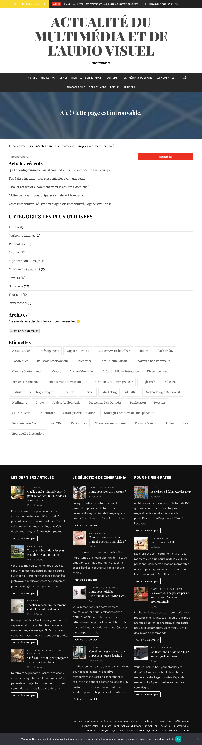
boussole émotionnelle (52, 361)
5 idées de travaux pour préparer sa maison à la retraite (46, 195)
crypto (56, 371)
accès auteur (21, 351)
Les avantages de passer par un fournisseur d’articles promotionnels (169, 597)
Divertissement (157, 371)
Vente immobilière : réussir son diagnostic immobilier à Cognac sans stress (60, 204)
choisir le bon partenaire (152, 361)
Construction (51, 650)
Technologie (17, 244)
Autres (32, 77)
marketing (109, 392)
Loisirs (115, 87)
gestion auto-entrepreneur (114, 382)
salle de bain (21, 413)
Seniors (32, 601)
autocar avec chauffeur (114, 351)
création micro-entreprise (121, 371)
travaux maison (146, 423)
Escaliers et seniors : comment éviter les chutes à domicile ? (49, 187)
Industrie (170, 382)
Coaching (146, 721)
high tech (148, 382)
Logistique (117, 730)
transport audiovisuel (110, 423)
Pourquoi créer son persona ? (107, 491)
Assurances (97, 533)
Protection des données (105, 402)
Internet (14, 252)
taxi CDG (55, 423)
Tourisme (111, 77)
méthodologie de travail (163, 392)
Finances (106, 725)
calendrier (84, 361)
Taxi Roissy (79, 423)
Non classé (16, 286)
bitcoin (143, 351)
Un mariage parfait (162, 542)
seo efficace (47, 413)
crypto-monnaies (82, 371)
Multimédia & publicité (137, 77)
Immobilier (34, 546)
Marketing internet (54, 77)
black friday (165, 351)
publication (138, 402)
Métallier (131, 392)
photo (40, 402)
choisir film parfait (113, 361)
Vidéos (154, 487)
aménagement (49, 351)
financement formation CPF (67, 382)
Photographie (76, 87)
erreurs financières (25, 382)
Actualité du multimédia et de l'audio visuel (101, 36)
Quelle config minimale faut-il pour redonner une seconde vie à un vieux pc (59, 170)
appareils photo (78, 351)
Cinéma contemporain (28, 371)
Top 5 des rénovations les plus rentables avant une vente (82, 4)
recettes (160, 402)
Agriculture (91, 721)
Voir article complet (24, 538)
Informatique (181, 725)
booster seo (20, 361)
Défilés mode (97, 87)
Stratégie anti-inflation (79, 413)
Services (129, 87)
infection (68, 392)
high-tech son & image (86, 77)
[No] (198, 741)
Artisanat (34, 650)
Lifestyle (103, 730)
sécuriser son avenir (26, 423)
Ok (178, 739)
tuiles (170, 423)
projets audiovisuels (66, 402)
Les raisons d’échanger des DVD (170, 491)
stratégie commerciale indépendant (129, 413)
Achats (78, 721)
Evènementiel (165, 77)
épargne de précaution (28, 433)
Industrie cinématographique (32, 392)
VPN (186, 423)
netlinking (19, 402)
